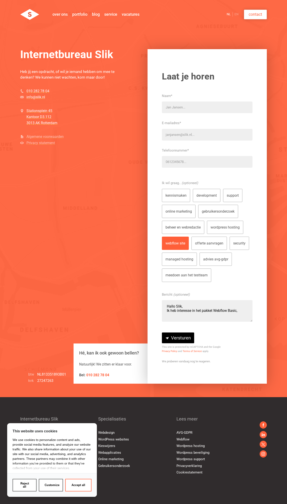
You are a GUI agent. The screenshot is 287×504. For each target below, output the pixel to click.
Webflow (182, 439)
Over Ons (60, 14)
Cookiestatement (189, 472)
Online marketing (111, 459)
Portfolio (79, 14)
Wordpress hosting (190, 446)
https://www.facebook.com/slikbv (263, 425)
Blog (96, 14)
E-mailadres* (171, 123)
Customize (52, 485)
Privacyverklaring (189, 466)
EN (237, 14)
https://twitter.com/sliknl (263, 454)
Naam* (167, 96)
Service (110, 14)
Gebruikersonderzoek (114, 466)
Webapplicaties (109, 453)
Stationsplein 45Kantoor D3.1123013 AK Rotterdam (41, 117)
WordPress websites (113, 439)
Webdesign (106, 433)
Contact (255, 14)
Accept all (78, 485)
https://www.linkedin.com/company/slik (263, 434)
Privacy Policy (169, 351)
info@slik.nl (35, 97)
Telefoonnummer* (175, 150)
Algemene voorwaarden (45, 136)
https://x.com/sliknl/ (263, 444)
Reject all (24, 485)
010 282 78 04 (37, 91)
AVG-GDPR (184, 433)
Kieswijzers (106, 446)
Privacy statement (40, 143)
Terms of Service (192, 351)
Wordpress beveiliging (192, 453)
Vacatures (130, 14)
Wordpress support (190, 459)
